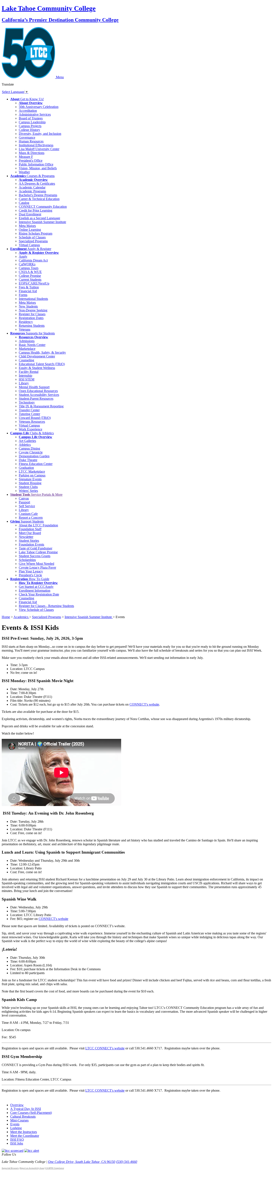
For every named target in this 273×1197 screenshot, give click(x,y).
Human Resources (31, 141)
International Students (33, 299)
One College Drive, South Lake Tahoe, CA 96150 (81, 1162)
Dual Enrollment (30, 214)
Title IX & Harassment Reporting (41, 406)
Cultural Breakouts (23, 1116)
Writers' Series (28, 490)
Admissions (27, 341)
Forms (23, 295)
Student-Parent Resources (36, 398)
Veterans (24, 329)
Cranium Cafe (28, 514)
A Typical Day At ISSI (25, 1109)
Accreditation (28, 110)
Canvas (24, 498)
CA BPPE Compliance (54, 1168)
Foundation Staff (30, 529)
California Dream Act (33, 260)
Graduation (26, 467)
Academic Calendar (32, 187)
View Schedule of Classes (36, 610)
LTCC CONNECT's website (105, 1048)
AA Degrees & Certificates (37, 183)
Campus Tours (28, 268)
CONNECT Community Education (43, 206)
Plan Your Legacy (31, 571)
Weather (24, 172)
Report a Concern (31, 517)
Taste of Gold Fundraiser (35, 548)
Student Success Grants (34, 556)
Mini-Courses (19, 1120)
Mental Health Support (34, 387)
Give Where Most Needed (36, 563)
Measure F (26, 156)
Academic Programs (32, 191)
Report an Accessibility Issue (32, 1168)
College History (29, 130)
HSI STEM (26, 379)
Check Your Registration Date (39, 594)
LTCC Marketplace (32, 471)
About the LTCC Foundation (38, 525)
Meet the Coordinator (24, 1135)
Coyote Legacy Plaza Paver (37, 567)
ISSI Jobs (16, 1143)
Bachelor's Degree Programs (38, 195)
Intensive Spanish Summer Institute (42, 222)
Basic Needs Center (32, 345)
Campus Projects (30, 126)
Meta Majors (27, 226)
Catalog (24, 203)
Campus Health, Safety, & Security (42, 352)
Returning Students (32, 325)
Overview (17, 1105)
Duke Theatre (28, 460)
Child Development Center (37, 356)
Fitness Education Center (35, 464)
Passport (24, 502)
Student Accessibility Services (39, 395)
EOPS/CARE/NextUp (34, 283)
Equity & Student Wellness (37, 368)
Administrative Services (35, 114)
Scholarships (27, 560)
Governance (27, 137)
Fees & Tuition (29, 287)
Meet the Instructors (23, 1132)
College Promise (30, 275)
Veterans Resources (32, 421)
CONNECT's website (53, 919)
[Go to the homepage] (29, 77)
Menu (60, 77)
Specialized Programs (33, 241)
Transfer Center (29, 410)
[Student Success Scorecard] (12, 1150)
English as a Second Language (39, 218)
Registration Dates (31, 318)
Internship (25, 375)
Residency (26, 322)
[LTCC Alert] (31, 1150)
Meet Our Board (30, 533)
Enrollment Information (34, 590)
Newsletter (26, 537)
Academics (21, 617)
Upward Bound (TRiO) (35, 418)
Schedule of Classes (32, 237)
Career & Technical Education (39, 199)
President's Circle (30, 575)
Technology (27, 402)
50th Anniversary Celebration (38, 107)
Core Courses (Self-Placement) (31, 1112)
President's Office (30, 160)
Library (24, 383)
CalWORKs (27, 264)
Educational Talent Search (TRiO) (42, 364)
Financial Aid (28, 291)
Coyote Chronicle (31, 452)
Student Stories (29, 540)
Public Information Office (36, 164)
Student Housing (30, 483)
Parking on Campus (32, 475)
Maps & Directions (31, 153)
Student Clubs (28, 487)
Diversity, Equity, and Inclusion (40, 133)
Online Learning (30, 229)
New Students (28, 306)
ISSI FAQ (17, 1139)
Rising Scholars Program (35, 233)
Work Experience (30, 429)
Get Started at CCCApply (36, 586)
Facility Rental (28, 371)
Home (6, 617)
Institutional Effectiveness (36, 145)
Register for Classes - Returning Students (46, 606)
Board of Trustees (31, 118)
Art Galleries (27, 441)
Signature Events (30, 479)
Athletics (25, 444)
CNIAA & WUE (30, 272)
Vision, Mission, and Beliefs (38, 168)
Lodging (16, 1128)
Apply (23, 256)
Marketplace (27, 348)
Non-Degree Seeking (33, 310)
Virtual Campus (29, 245)
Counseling (26, 360)
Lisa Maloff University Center (39, 149)
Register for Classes (32, 314)
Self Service (27, 506)
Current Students (30, 279)
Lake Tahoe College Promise (38, 552)
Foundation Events (31, 544)
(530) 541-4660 (126, 1162)
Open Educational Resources (38, 391)
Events (14, 1124)
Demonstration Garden (34, 456)
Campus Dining (29, 448)
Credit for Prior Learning (35, 210)
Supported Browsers (10, 1168)
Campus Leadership (32, 122)
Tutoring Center (29, 414)
